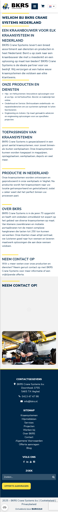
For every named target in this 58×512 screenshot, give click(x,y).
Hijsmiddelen (29, 419)
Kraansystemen (29, 415)
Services (29, 422)
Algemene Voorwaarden (29, 440)
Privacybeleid (29, 504)
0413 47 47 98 (30, 396)
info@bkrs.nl (31, 401)
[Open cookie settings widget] (4, 507)
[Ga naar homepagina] (15, 6)
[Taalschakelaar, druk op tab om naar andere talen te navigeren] (52, 6)
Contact (29, 437)
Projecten (29, 426)
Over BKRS (29, 433)
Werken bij (29, 430)
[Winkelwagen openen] (42, 6)
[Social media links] (24, 462)
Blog (29, 448)
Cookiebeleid (47, 500)
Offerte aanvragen (29, 444)
